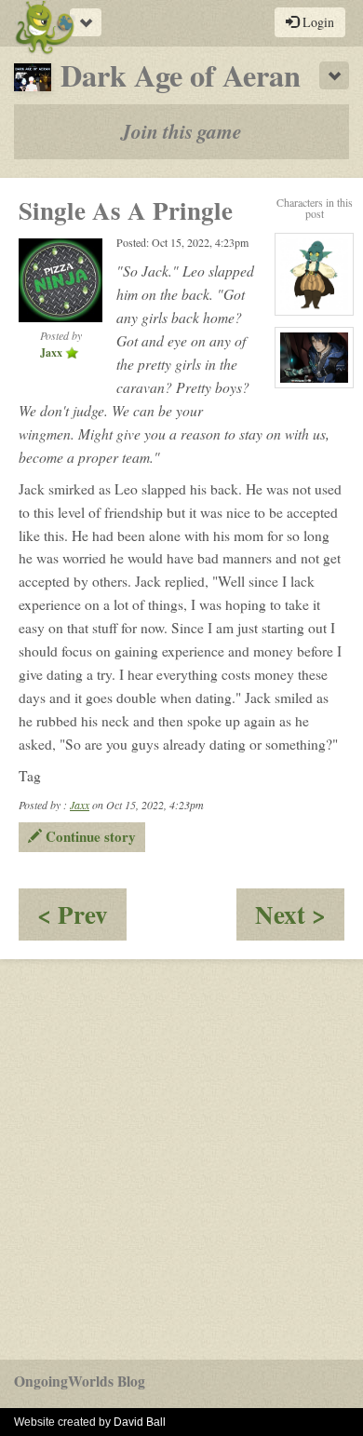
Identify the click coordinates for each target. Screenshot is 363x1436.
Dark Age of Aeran (180, 75)
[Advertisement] (181, 1159)
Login (316, 22)
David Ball (140, 1422)
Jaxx (79, 804)
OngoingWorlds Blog (79, 1381)
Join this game (181, 131)
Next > (299, 918)
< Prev (82, 918)
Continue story (89, 836)
